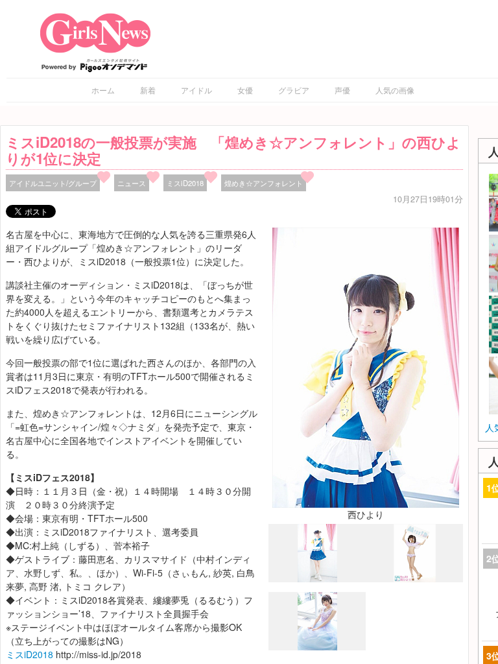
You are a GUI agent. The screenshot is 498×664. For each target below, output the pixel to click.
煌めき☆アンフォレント (263, 183)
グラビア (293, 89)
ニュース (131, 183)
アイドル (196, 89)
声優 (342, 89)
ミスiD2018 (185, 183)
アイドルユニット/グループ (53, 183)
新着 (148, 89)
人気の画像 (394, 89)
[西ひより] (365, 366)
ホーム (103, 89)
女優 (245, 89)
